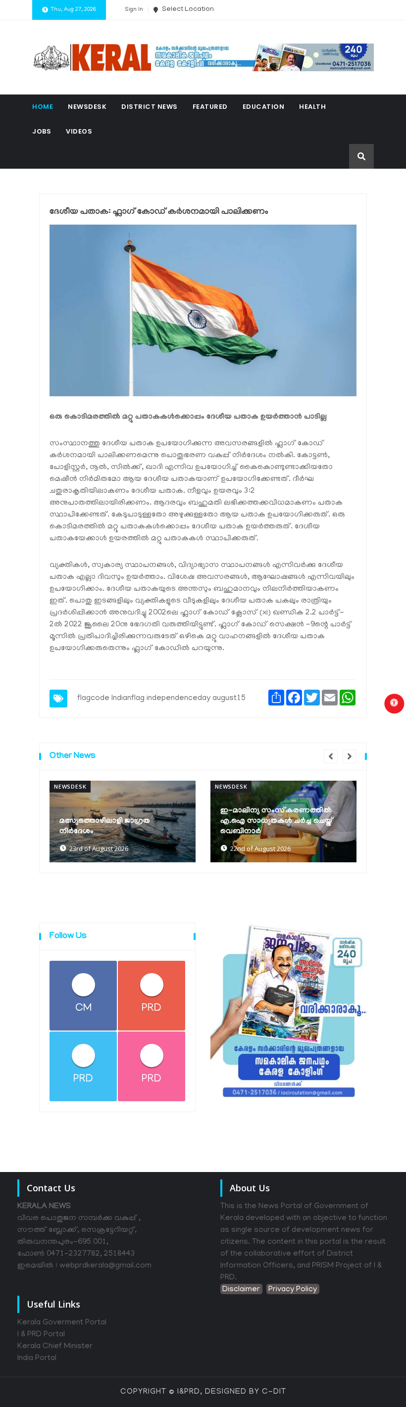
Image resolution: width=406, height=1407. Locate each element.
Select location (187, 9)
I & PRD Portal (41, 1334)
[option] (122, 821)
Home (42, 106)
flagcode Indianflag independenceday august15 (161, 698)
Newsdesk (87, 106)
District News (149, 106)
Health (312, 106)
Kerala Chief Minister (55, 1346)
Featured (210, 106)
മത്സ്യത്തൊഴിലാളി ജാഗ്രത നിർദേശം (104, 826)
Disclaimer (241, 1289)
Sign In (134, 10)
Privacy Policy (292, 1289)
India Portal (36, 1358)
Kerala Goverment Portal (61, 1322)
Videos (79, 131)
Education (264, 106)
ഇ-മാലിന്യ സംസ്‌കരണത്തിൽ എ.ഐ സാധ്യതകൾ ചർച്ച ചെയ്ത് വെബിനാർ (276, 821)
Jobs (41, 131)
